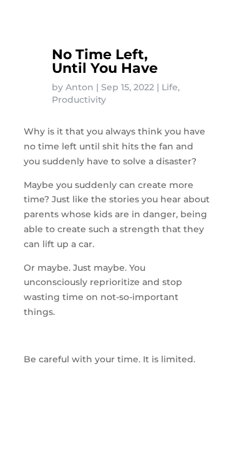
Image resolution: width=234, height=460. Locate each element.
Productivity (79, 99)
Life (170, 87)
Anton (80, 87)
